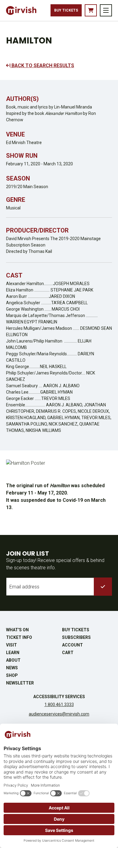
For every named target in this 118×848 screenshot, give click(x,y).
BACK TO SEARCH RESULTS (42, 65)
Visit (11, 645)
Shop (12, 675)
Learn (12, 652)
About (13, 660)
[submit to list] (103, 586)
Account (72, 645)
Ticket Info (19, 637)
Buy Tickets (66, 10)
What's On (17, 629)
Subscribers (76, 637)
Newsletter (20, 683)
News (12, 667)
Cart (68, 652)
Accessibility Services (59, 696)
